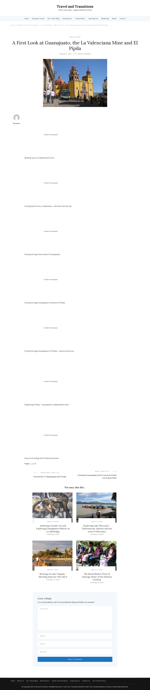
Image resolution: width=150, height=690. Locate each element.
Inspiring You (93, 18)
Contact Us (86, 681)
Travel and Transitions (75, 6)
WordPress (124, 687)
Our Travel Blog (53, 18)
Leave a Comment (84, 54)
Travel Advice (80, 18)
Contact (122, 18)
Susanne (16, 123)
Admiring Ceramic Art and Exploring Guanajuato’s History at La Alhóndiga (53, 528)
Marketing (105, 18)
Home (27, 18)
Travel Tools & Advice (60, 681)
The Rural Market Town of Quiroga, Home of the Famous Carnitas (97, 577)
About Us (20, 681)
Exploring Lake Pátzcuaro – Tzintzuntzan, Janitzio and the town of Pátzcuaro (97, 528)
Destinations (67, 18)
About (114, 18)
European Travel (38, 18)
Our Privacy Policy (99, 681)
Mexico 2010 (74, 37)
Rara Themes (107, 687)
